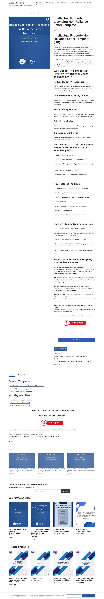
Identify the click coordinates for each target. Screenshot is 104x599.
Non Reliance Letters (74, 356)
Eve (11, 434)
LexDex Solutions (24, 434)
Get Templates (50, 2)
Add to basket (77, 339)
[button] (47, 19)
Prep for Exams (40, 2)
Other (80, 356)
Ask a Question (88, 2)
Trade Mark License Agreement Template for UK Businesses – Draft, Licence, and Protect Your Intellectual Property (80, 470)
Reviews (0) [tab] (21, 374)
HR (64, 356)
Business (61, 356)
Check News (39, 4)
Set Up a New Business (75, 2)
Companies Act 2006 (81, 206)
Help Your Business (61, 2)
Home (10, 13)
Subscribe (65, 491)
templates (15, 13)
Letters (21, 13)
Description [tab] (12, 374)
